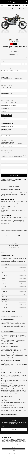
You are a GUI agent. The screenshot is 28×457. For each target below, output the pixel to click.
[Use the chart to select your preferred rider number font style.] (12, 121)
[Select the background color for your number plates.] (15, 102)
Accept (13, 447)
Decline (13, 450)
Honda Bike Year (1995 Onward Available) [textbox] (13, 67)
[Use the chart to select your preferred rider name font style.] (11, 114)
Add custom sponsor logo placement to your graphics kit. (11, 143)
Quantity (2, 61)
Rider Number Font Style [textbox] (14, 122)
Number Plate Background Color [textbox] (14, 102)
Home (5, 8)
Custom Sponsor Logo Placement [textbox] (11, 143)
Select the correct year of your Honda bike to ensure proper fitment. (13, 68)
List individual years (22, 267)
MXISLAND (14, 5)
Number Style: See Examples (6, 123)
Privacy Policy (18, 444)
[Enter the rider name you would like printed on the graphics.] (10, 87)
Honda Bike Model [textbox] (11, 78)
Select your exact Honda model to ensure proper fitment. (11, 78)
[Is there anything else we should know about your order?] (10, 167)
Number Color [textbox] (14, 108)
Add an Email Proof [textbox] (13, 154)
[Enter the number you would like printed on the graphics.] (11, 93)
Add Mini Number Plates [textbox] (13, 131)
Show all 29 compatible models (8, 311)
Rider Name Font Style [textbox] (14, 115)
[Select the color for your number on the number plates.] (8, 108)
